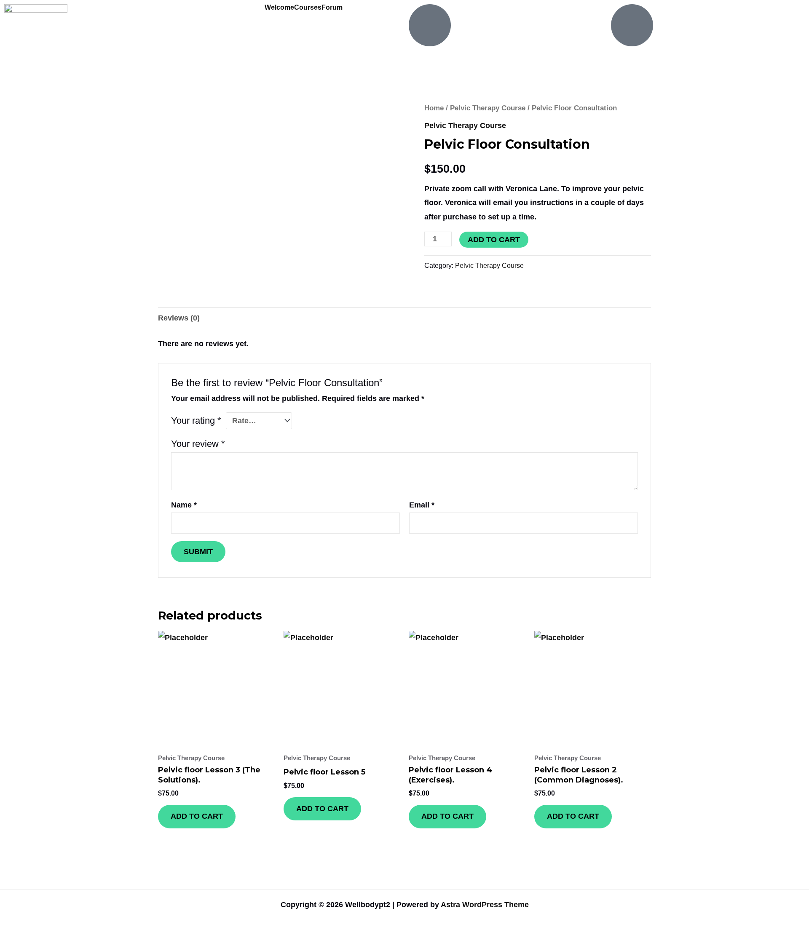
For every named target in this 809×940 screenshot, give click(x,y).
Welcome (279, 7)
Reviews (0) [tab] (179, 318)
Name (184, 505)
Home (434, 108)
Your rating (196, 420)
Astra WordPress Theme (485, 904)
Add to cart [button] (197, 816)
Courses (307, 7)
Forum (332, 7)
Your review (198, 443)
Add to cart (494, 239)
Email (421, 505)
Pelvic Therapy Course (487, 108)
